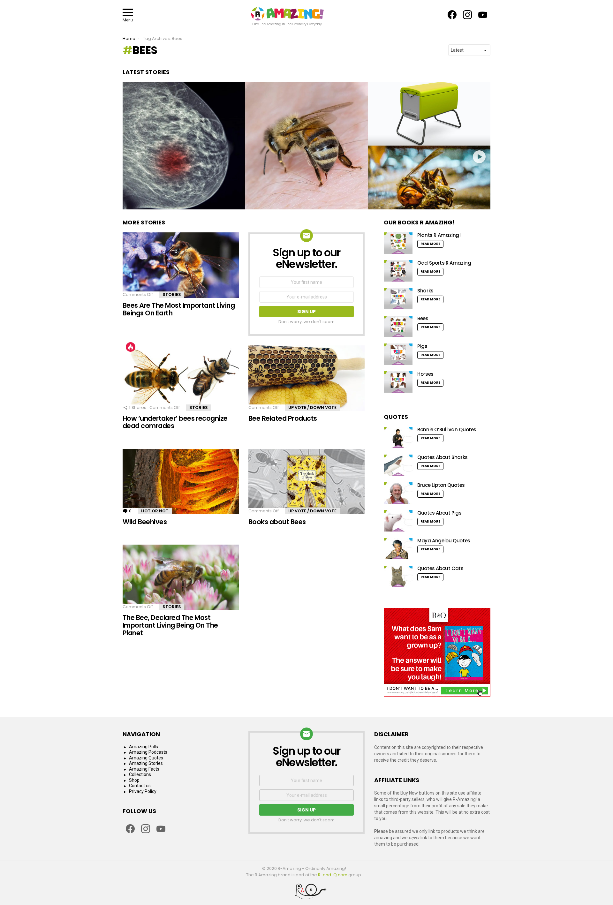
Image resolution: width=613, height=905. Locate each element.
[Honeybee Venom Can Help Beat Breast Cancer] (245, 145)
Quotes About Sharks (442, 457)
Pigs (422, 346)
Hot (130, 347)
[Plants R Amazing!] (398, 243)
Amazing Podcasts (148, 752)
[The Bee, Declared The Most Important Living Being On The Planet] (181, 577)
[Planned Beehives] (429, 114)
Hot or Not (155, 511)
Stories (172, 294)
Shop (134, 780)
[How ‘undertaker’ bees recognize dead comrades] (181, 378)
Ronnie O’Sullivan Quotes (446, 429)
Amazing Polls (143, 746)
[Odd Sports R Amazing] (398, 271)
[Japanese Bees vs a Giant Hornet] (429, 177)
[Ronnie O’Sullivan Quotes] (398, 437)
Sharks (425, 290)
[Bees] (398, 326)
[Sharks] (398, 298)
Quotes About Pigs (439, 512)
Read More (430, 243)
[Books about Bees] (306, 481)
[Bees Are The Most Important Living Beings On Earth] (181, 265)
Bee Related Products (282, 418)
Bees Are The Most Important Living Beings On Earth (179, 309)
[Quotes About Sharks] (398, 465)
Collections (140, 774)
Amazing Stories (146, 763)
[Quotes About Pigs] (398, 521)
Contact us (140, 785)
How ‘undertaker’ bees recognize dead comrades (175, 422)
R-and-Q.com (332, 875)
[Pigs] (398, 354)
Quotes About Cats (440, 568)
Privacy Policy (142, 791)
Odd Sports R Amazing (444, 263)
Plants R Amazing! (439, 235)
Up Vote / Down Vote (312, 407)
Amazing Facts (144, 769)
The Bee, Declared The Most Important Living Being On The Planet (170, 625)
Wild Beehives (145, 521)
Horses (425, 374)
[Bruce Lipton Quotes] (398, 493)
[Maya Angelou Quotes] (398, 548)
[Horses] (398, 382)
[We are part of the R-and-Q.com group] (306, 894)
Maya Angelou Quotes (443, 540)
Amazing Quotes (146, 757)
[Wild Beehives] (181, 481)
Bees (422, 318)
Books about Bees (277, 521)
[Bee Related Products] (306, 378)
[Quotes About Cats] (398, 576)
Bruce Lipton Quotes (441, 485)
